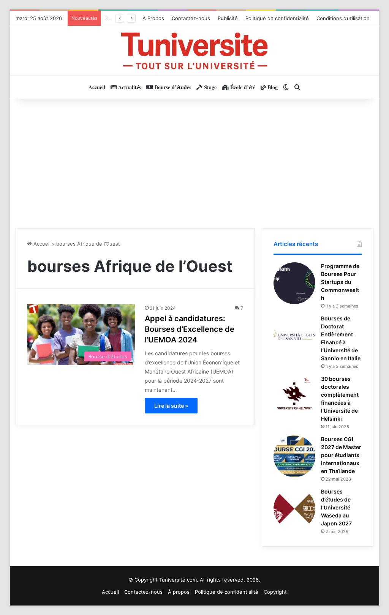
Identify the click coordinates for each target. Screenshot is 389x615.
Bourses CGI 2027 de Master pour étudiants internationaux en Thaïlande (341, 455)
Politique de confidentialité (277, 18)
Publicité (228, 18)
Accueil (97, 87)
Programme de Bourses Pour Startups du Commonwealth (340, 282)
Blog (272, 87)
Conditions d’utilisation (343, 18)
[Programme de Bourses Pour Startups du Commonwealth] (294, 283)
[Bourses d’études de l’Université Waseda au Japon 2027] (294, 509)
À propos (179, 592)
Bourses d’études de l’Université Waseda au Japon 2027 (336, 507)
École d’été (242, 87)
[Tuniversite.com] (194, 51)
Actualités (129, 87)
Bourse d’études (172, 87)
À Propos (153, 18)
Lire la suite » (171, 405)
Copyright (275, 592)
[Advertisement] (195, 163)
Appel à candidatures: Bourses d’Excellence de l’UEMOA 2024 (189, 329)
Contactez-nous (191, 18)
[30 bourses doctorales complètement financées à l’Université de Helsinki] (294, 396)
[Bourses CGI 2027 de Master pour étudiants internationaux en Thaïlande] (294, 456)
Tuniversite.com (178, 580)
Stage (209, 87)
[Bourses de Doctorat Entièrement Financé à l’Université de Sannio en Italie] (294, 335)
